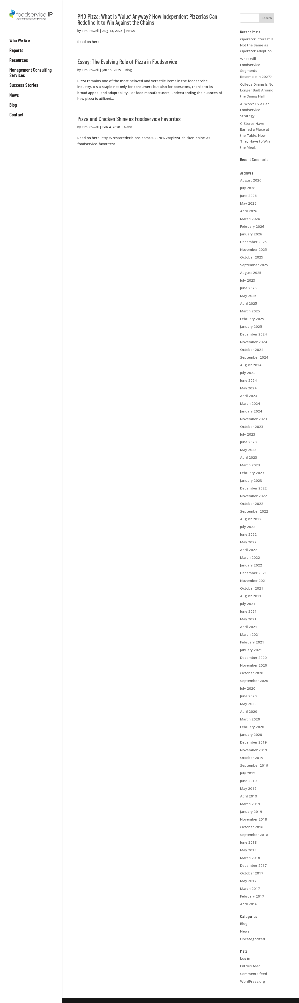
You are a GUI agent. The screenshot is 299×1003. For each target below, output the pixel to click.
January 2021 (251, 649)
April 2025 (248, 303)
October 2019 (251, 757)
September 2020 (254, 680)
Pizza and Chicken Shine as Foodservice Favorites (129, 118)
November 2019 (253, 750)
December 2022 (253, 488)
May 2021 (248, 619)
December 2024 (253, 334)
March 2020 (250, 719)
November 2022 (253, 495)
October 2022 (251, 503)
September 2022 (254, 511)
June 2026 (248, 195)
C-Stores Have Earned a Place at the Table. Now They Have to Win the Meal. (255, 135)
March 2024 (250, 403)
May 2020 (248, 703)
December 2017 (253, 865)
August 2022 (250, 519)
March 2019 (250, 803)
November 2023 (253, 418)
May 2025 (248, 295)
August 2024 (250, 365)
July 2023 (247, 434)
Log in (245, 958)
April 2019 (248, 796)
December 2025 (253, 241)
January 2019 (251, 811)
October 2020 (251, 673)
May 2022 (248, 542)
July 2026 (247, 187)
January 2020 (251, 734)
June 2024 (248, 380)
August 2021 (250, 596)
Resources (18, 60)
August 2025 (250, 272)
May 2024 (248, 388)
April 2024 (248, 395)
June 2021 (248, 611)
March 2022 (250, 557)
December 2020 (253, 657)
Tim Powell (90, 30)
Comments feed (253, 973)
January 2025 (251, 326)
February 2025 (252, 318)
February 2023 (252, 472)
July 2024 (247, 372)
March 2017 (250, 888)
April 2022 (248, 549)
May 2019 (248, 788)
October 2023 (251, 426)
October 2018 (251, 827)
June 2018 (248, 842)
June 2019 (248, 780)
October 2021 (251, 588)
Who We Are (19, 40)
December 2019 (253, 742)
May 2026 (248, 203)
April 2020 (248, 711)
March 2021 (250, 634)
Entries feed (250, 966)
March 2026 (250, 218)
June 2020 (248, 696)
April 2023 (248, 457)
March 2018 (250, 857)
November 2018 (253, 819)
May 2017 (248, 880)
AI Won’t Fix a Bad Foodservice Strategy (255, 109)
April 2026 (248, 211)
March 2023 (250, 465)
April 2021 (248, 626)
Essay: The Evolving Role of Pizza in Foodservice (127, 61)
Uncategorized (252, 939)
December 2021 (253, 572)
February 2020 (252, 726)
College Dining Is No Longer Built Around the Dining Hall (256, 90)
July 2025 (247, 280)
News (14, 95)
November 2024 (253, 341)
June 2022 (248, 534)
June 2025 (248, 288)
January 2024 (251, 411)
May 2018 (248, 850)
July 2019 (247, 773)
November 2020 (253, 665)
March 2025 (250, 311)
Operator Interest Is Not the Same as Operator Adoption (257, 45)
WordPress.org (252, 981)
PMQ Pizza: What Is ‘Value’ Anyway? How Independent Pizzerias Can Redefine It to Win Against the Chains (147, 19)
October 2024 (251, 349)
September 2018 (254, 834)
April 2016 (248, 904)
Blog (13, 105)
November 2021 (253, 580)
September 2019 (254, 765)
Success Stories (23, 85)
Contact (16, 114)
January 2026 (251, 234)
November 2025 (253, 249)
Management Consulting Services (30, 72)
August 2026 (250, 180)
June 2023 (248, 442)
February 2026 (252, 226)
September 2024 (254, 357)
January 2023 (251, 480)
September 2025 (254, 264)
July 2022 (247, 526)
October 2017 (251, 873)
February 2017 (252, 896)
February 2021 (252, 642)
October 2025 (251, 257)
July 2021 (247, 603)
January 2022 (251, 565)
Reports (16, 50)
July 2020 (247, 688)
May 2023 (248, 449)
